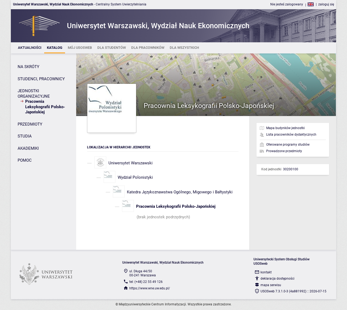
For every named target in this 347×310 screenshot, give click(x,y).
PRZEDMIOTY (30, 124)
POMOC (25, 160)
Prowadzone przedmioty (284, 151)
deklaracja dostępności (277, 278)
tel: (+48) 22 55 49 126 (146, 282)
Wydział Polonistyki (135, 177)
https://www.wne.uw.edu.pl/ (149, 288)
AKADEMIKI (28, 148)
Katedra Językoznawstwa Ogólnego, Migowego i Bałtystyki (180, 192)
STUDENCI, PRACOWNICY (41, 78)
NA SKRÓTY (28, 66)
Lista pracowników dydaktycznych (291, 134)
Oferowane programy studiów (288, 144)
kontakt (266, 272)
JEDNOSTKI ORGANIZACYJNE (34, 93)
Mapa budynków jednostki (285, 128)
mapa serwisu (271, 285)
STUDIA (25, 136)
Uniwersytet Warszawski (130, 163)
